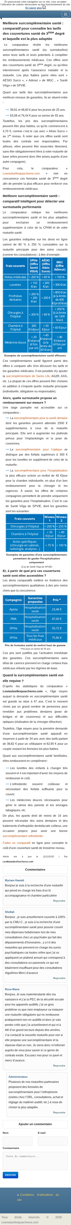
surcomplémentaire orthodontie (23, 836)
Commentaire (11, 1148)
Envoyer (10, 1175)
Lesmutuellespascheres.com (21, 173)
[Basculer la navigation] (65, 14)
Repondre (59, 900)
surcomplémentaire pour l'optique (39, 449)
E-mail (42, 1132)
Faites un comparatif (16, 842)
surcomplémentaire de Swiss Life (28, 376)
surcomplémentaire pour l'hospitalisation (41, 470)
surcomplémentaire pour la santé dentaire (41, 418)
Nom (5, 1132)
